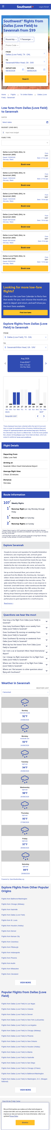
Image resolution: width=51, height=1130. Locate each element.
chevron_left (5, 363)
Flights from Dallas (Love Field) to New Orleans (19, 1041)
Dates (4, 117)
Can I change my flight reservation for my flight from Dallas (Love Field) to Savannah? (23, 658)
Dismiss (25, 1123)
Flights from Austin (8, 963)
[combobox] (25, 337)
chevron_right (46, 363)
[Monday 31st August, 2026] (37, 397)
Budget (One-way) (9, 127)
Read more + (8, 603)
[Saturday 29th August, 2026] (29, 398)
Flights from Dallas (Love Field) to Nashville (17, 1057)
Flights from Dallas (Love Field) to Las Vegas (18, 1004)
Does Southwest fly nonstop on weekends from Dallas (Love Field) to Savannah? (22, 640)
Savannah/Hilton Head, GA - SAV (20, 63)
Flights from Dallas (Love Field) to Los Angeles (18, 1025)
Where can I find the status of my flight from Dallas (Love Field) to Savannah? (23, 664)
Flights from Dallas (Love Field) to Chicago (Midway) (21, 1031)
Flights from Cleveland (9, 974)
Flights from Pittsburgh (9, 947)
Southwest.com (19, 435)
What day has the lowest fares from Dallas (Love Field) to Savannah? (22, 646)
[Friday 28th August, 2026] (25, 397)
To (7, 60)
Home (3, 94)
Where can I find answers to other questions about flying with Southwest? (23, 670)
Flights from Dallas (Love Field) (13, 915)
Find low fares (25, 312)
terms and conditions (24, 437)
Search (25, 79)
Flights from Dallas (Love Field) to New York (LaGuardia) (22, 1020)
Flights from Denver (8, 931)
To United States (26, 94)
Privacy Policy (14, 1116)
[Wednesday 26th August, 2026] (18, 398)
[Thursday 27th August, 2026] (22, 397)
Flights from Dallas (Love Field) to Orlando (17, 1009)
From (8, 52)
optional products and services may (23, 430)
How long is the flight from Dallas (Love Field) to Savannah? (21, 621)
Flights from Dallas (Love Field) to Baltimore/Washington (22, 1074)
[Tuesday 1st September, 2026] (41, 404)
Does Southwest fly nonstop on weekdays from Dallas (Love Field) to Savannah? (21, 633)
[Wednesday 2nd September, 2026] (44, 398)
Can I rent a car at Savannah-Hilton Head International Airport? (23, 652)
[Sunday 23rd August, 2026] (6, 397)
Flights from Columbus (9, 942)
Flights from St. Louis (9, 920)
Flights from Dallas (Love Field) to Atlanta (16, 1052)
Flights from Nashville (9, 909)
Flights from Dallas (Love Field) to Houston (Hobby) (20, 1047)
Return (30, 68)
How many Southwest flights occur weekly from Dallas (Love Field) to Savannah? (21, 627)
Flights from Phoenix (9, 958)
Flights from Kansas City (10, 936)
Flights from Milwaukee (10, 969)
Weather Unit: (42, 688)
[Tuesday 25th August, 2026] (14, 398)
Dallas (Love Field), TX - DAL (18, 55)
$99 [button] (32, 30)
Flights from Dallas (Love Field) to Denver (17, 1014)
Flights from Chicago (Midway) (12, 904)
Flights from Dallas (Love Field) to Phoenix (17, 1036)
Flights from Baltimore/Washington (14, 899)
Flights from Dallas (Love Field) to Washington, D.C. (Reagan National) (24, 1080)
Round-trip (10, 39)
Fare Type (6, 138)
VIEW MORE (25, 983)
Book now (25, 164)
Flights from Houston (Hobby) (12, 926)
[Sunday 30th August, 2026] (33, 404)
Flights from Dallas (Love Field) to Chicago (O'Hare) (20, 1068)
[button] (3, 6)
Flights (13, 94)
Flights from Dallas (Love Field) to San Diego (18, 1063)
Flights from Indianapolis (10, 952)
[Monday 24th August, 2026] (10, 404)
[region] (25, 1116)
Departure (11, 68)
